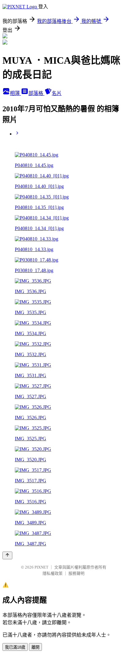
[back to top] (7, 555)
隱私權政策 (53, 573)
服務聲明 (76, 573)
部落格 (36, 93)
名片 (57, 93)
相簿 (15, 93)
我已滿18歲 (15, 647)
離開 (35, 647)
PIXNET (41, 567)
